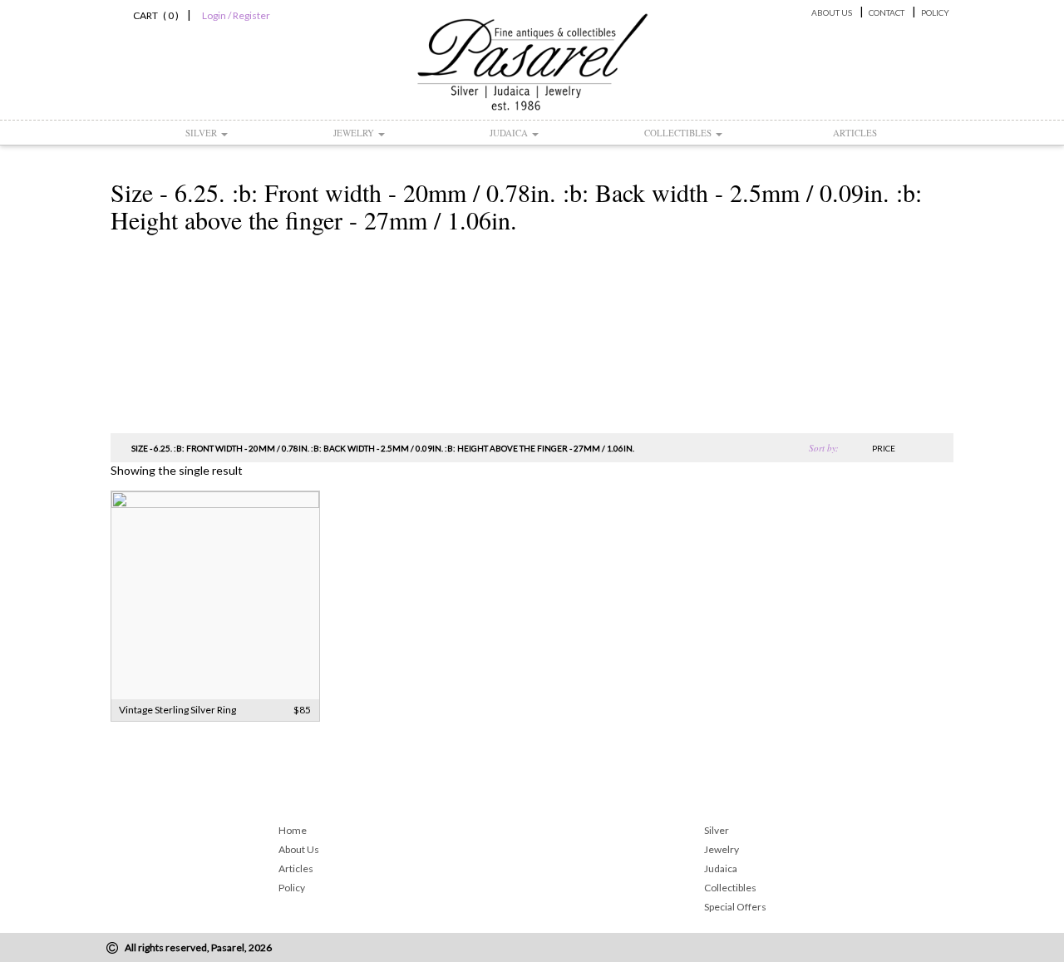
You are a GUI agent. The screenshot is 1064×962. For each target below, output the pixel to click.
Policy (935, 12)
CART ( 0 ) (153, 15)
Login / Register (236, 15)
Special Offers (735, 906)
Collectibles (679, 132)
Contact (886, 12)
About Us (831, 12)
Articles (855, 132)
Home (292, 830)
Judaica (510, 132)
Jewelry (355, 132)
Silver (202, 132)
